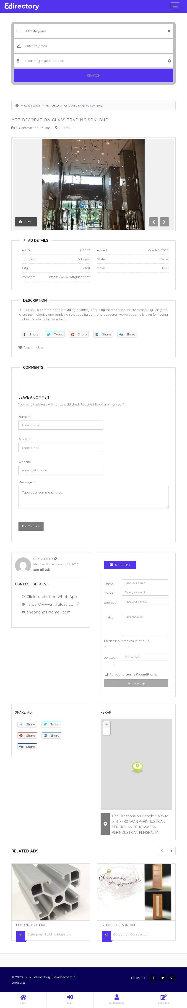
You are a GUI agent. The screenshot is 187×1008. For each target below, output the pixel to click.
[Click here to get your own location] (169, 61)
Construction (32, 105)
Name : (109, 584)
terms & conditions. (141, 674)
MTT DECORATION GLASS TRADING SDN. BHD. (60, 119)
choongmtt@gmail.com (48, 612)
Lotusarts (18, 982)
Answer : (109, 660)
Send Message (136, 683)
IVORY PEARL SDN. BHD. (119, 925)
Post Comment (31, 526)
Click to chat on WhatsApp (51, 596)
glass (39, 347)
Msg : (111, 617)
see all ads (41, 570)
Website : (25, 462)
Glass (46, 128)
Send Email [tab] (123, 564)
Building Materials (31, 925)
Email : (24, 439)
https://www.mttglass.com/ (70, 277)
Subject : (110, 605)
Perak (66, 128)
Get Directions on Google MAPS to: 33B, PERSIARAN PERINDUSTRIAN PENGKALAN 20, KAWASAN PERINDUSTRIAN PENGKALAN (140, 824)
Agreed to (133, 674)
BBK (36, 559)
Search (94, 75)
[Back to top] (172, 979)
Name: (24, 417)
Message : (26, 482)
